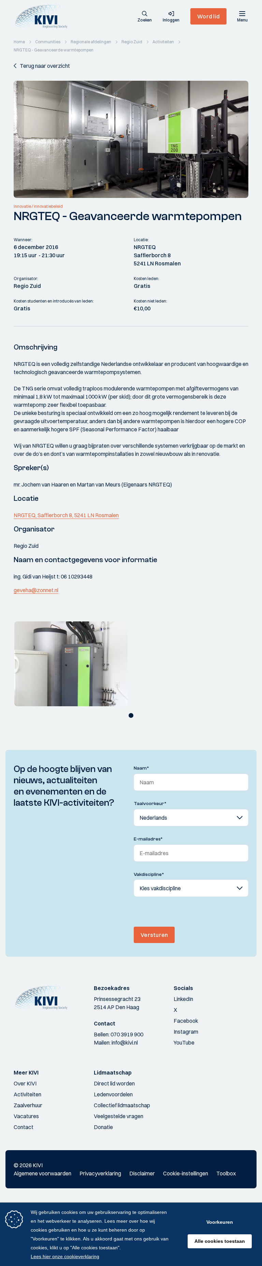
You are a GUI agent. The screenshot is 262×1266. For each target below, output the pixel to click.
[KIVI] (44, 16)
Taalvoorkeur (150, 803)
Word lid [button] (208, 16)
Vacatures (26, 1116)
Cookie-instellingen (185, 1173)
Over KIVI (25, 1083)
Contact (23, 1127)
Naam (141, 768)
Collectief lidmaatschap (122, 1105)
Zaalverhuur (28, 1105)
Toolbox (226, 1173)
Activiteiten (27, 1094)
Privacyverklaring (100, 1173)
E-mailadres (148, 839)
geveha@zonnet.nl (36, 590)
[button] (144, 17)
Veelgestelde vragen (118, 1116)
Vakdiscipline (149, 874)
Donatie (103, 1127)
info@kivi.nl (125, 1042)
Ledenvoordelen (113, 1094)
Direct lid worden (114, 1083)
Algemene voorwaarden (42, 1173)
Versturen (154, 934)
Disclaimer (142, 1173)
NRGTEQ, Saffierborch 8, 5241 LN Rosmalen (66, 515)
